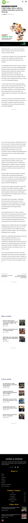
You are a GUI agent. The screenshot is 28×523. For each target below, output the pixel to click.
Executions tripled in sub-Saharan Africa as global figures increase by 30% (21, 276)
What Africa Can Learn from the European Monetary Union (10, 399)
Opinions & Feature (6, 6)
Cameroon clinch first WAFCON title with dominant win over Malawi (10, 392)
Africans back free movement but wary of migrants (10, 415)
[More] (19, 17)
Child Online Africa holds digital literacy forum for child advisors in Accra (10, 338)
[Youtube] (18, 467)
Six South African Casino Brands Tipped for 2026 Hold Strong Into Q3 (10, 384)
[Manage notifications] (2, 520)
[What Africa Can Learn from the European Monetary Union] (21, 401)
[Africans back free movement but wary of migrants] (21, 416)
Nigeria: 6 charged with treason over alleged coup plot (10, 330)
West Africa (14, 6)
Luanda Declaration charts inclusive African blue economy (10, 407)
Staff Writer (5, 14)
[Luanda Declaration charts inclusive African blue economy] (21, 409)
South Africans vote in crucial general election (6, 276)
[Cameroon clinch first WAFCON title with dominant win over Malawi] (21, 393)
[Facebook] (10, 467)
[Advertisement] (14, 124)
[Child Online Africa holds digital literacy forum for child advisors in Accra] (22, 339)
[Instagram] (13, 467)
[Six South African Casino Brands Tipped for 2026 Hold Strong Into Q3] (21, 385)
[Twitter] (15, 467)
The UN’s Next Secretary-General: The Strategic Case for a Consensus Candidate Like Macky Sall (10, 322)
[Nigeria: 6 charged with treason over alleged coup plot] (22, 331)
